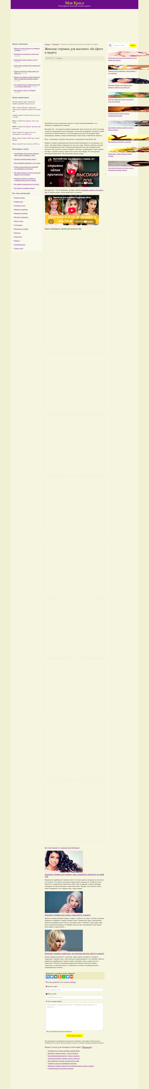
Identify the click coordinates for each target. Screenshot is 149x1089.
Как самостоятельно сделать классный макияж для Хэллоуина (27, 173)
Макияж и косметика (21, 209)
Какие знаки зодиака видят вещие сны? (27, 65)
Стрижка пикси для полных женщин (61, 1068)
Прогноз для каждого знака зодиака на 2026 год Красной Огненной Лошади (27, 78)
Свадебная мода (19, 244)
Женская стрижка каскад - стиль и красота (63, 1053)
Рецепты (17, 241)
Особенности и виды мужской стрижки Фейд (64, 1051)
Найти (133, 45)
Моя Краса (74, 3)
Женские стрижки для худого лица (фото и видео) (68, 915)
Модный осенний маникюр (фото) (25, 159)
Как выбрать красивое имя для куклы (23, 103)
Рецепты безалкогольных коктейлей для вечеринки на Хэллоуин (26, 168)
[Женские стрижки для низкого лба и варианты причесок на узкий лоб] (74, 859)
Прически (56, 44)
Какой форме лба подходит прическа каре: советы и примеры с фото (26, 154)
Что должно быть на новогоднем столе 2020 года (24, 133)
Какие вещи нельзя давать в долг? (25, 60)
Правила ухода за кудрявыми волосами (62, 1063)
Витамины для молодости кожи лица (26, 54)
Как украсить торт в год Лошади (25, 90)
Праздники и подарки (21, 229)
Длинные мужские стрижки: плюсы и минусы (64, 1058)
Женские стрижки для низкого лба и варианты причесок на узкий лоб (74, 875)
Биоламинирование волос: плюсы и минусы (64, 1056)
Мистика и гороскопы (21, 217)
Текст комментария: (54, 1001)
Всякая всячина (19, 198)
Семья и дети (18, 248)
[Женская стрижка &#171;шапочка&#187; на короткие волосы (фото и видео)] (74, 941)
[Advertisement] (74, 25)
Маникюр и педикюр (20, 213)
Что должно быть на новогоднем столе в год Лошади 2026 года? (27, 85)
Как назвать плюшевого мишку (24, 188)
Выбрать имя (18, 202)
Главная (47, 44)
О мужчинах (18, 225)
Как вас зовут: (52, 986)
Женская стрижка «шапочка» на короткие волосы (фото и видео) (74, 954)
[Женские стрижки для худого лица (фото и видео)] (74, 902)
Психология (18, 237)
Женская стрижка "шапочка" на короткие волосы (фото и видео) (71, 1066)
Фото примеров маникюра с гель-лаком (27, 163)
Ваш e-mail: (52, 994)
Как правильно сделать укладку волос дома (63, 1061)
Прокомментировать (74, 1036)
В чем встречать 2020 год (30, 144)
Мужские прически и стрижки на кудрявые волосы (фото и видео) (25, 179)
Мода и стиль (18, 221)
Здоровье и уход (19, 205)
